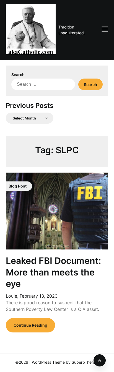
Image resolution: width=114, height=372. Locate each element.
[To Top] (100, 360)
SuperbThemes (85, 362)
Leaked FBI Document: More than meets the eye (53, 272)
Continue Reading (30, 325)
